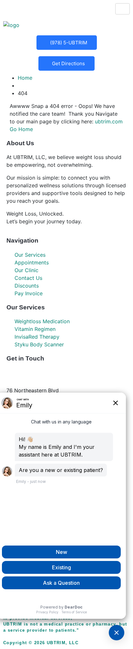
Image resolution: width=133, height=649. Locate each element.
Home (25, 78)
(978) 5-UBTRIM (68, 43)
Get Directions (68, 63)
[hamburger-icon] (122, 8)
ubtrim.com (109, 121)
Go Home (21, 129)
